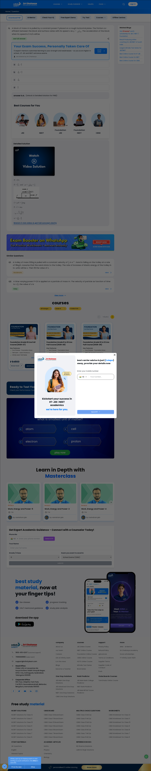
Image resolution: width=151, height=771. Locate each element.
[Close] (115, 355)
